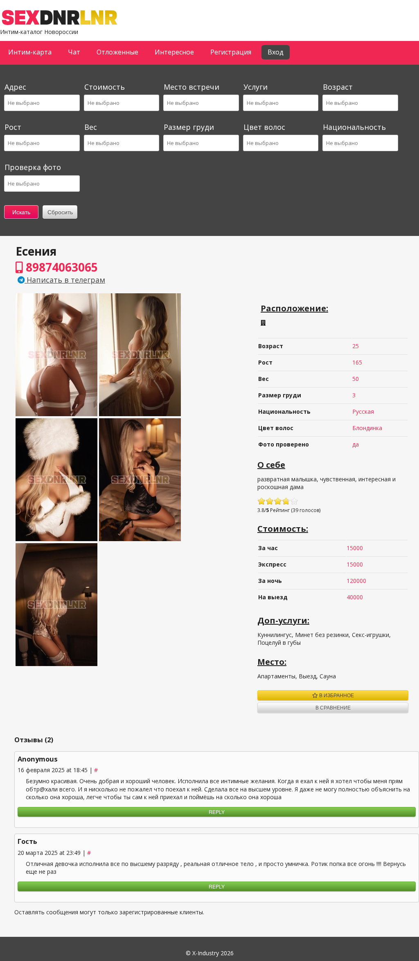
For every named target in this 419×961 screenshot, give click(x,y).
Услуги (255, 87)
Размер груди (189, 127)
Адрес (15, 87)
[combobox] (41, 103)
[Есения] (56, 414)
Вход (276, 52)
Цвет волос (264, 127)
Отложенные (117, 52)
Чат (74, 52)
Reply (217, 811)
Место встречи (191, 87)
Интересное (174, 52)
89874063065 (60, 267)
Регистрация (230, 52)
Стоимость (104, 87)
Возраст (338, 87)
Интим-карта (30, 52)
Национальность (354, 127)
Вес (90, 127)
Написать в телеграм (65, 280)
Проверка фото (33, 167)
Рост (13, 127)
